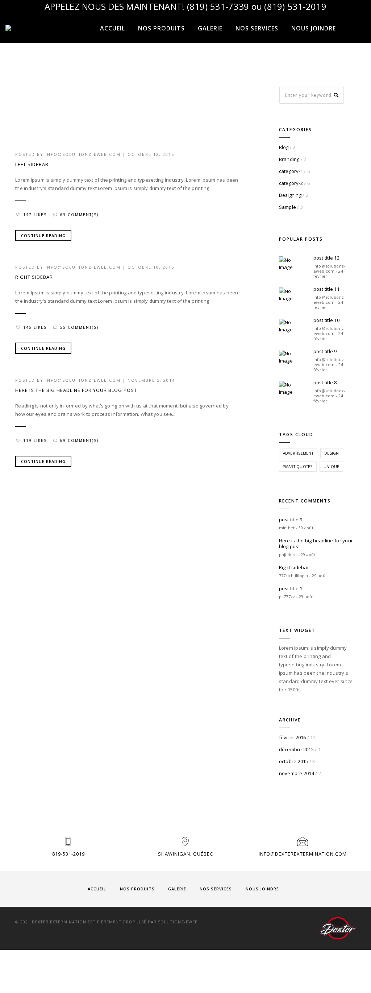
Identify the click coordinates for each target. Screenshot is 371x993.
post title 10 (326, 320)
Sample (287, 207)
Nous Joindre (313, 28)
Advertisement (298, 453)
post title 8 (325, 382)
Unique (331, 466)
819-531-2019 (68, 854)
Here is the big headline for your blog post (76, 390)
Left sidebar (32, 164)
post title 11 (326, 289)
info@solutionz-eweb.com (83, 154)
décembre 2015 (296, 749)
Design (331, 453)
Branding (289, 159)
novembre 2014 (296, 773)
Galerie (210, 28)
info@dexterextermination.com (303, 854)
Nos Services (256, 28)
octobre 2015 (293, 761)
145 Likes (35, 327)
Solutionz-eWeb (178, 921)
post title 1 (291, 588)
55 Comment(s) (79, 327)
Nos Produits (161, 28)
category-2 (291, 183)
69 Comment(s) (79, 440)
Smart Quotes (298, 466)
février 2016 (292, 737)
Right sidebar (34, 277)
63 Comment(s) (79, 214)
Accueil (112, 28)
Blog (284, 147)
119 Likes (35, 440)
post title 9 (325, 351)
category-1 (291, 171)
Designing (290, 195)
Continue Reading (43, 235)
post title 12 (326, 258)
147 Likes (35, 214)
